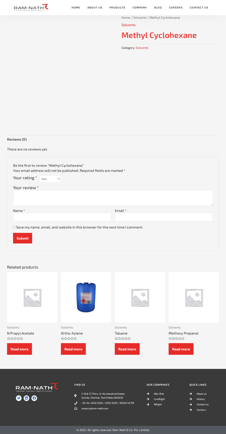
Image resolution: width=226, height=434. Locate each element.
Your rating (25, 177)
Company (140, 7)
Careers (176, 7)
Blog (158, 7)
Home (76, 7)
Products (117, 7)
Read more (19, 349)
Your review (26, 187)
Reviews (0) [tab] (17, 139)
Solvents (139, 17)
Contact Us (199, 7)
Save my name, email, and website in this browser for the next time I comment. (79, 227)
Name (19, 210)
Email (120, 210)
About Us (94, 7)
